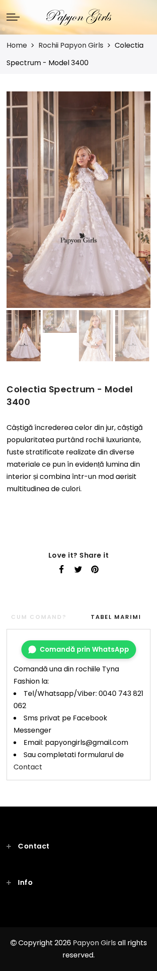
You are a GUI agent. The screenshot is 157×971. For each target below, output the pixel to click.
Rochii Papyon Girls (70, 45)
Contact (28, 767)
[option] (78, 199)
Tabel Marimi (116, 617)
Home (17, 45)
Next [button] (123, 204)
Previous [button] (22, 205)
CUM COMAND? (39, 617)
